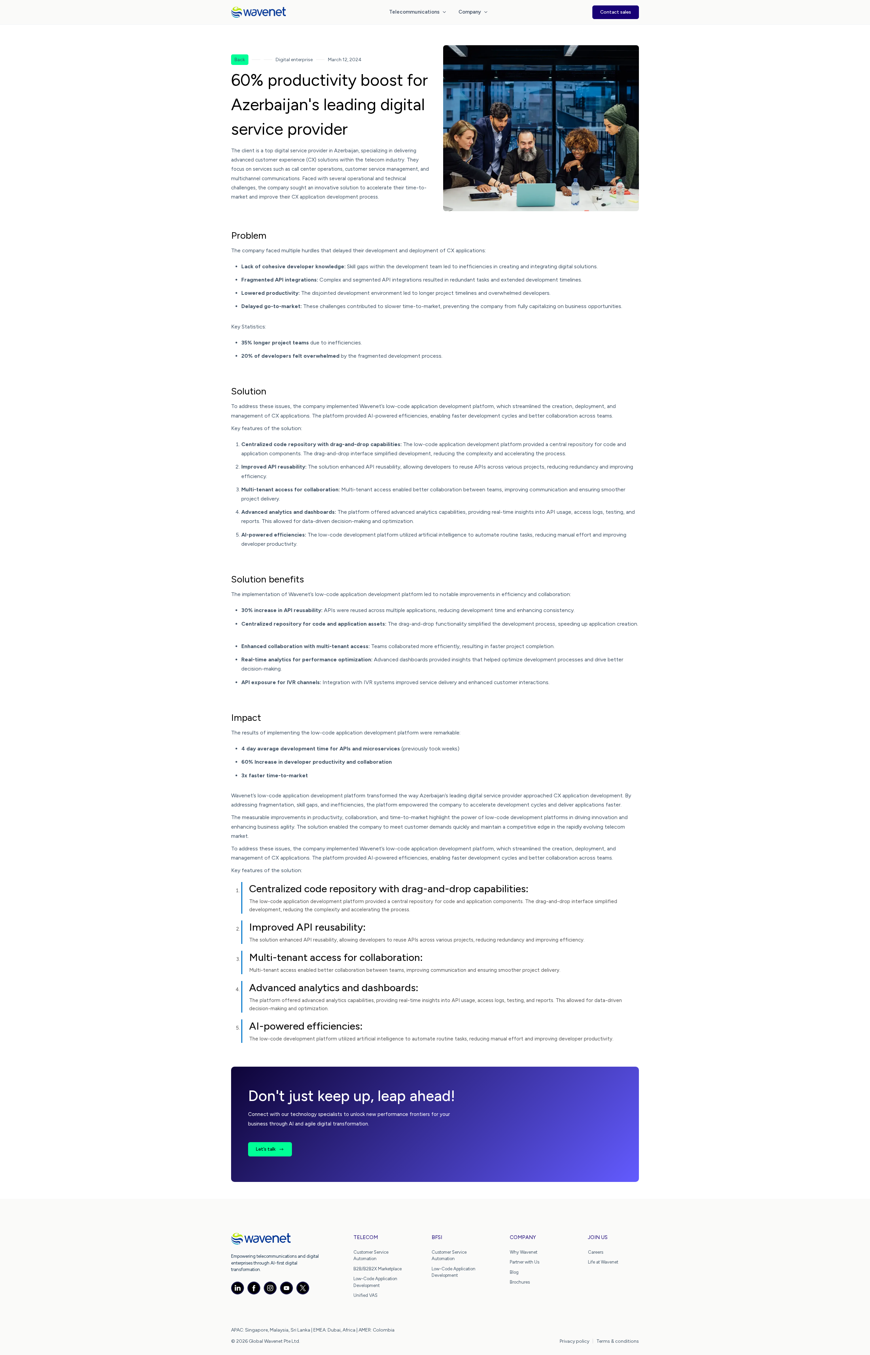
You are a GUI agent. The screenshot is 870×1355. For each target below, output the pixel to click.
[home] (258, 12)
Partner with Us (524, 1262)
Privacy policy (574, 1341)
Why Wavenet (523, 1252)
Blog (514, 1272)
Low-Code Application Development (375, 1282)
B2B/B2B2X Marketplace (377, 1268)
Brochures (520, 1282)
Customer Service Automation (370, 1255)
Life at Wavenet (603, 1262)
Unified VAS (365, 1295)
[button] (418, 12)
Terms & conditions (617, 1341)
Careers (595, 1252)
